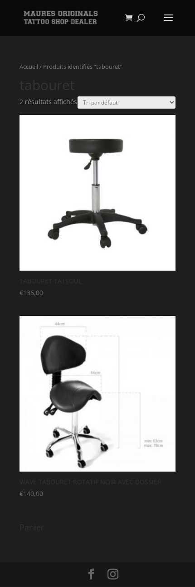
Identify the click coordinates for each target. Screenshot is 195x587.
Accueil (29, 66)
